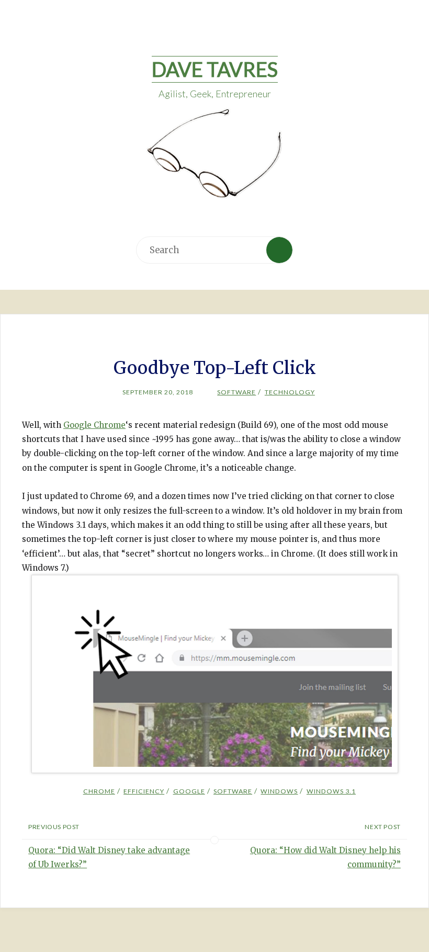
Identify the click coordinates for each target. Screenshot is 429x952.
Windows (279, 791)
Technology (289, 392)
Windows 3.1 (331, 791)
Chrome (99, 791)
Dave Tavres (215, 69)
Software (236, 392)
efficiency (143, 791)
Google (189, 791)
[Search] (279, 250)
